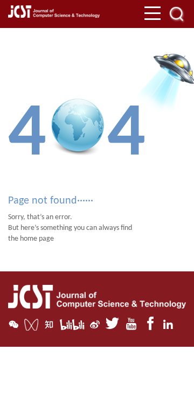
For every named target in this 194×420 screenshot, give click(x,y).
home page (37, 239)
